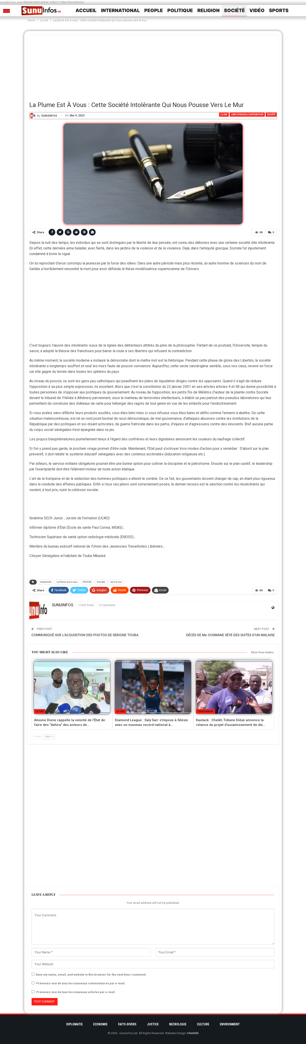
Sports (279, 10)
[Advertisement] (153, 66)
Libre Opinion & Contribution (247, 114)
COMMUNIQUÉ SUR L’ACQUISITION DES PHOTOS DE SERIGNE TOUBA (84, 635)
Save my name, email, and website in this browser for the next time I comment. (91, 974)
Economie (100, 1024)
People (153, 10)
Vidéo (257, 10)
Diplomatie (74, 1024)
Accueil (86, 10)
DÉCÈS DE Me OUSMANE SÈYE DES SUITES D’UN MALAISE (230, 635)
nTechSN (192, 1033)
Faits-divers (127, 1024)
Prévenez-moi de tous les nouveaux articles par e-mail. (76, 992)
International (120, 10)
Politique (180, 10)
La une (223, 114)
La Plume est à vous (67, 582)
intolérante (46, 582)
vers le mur (116, 582)
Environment (205, 711)
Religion (208, 10)
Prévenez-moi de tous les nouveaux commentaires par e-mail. (80, 983)
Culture (203, 1024)
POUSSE (87, 582)
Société (234, 10)
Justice (153, 1024)
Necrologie (177, 1024)
